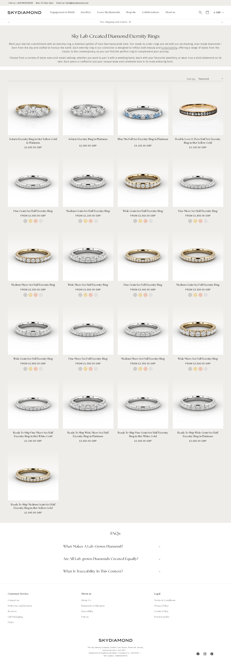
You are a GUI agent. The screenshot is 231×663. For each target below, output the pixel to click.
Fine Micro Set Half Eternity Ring (198, 211)
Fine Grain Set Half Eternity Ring (33, 211)
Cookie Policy (161, 611)
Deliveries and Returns (20, 606)
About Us (86, 600)
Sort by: (191, 79)
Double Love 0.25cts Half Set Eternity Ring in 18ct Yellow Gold (198, 141)
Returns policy (162, 617)
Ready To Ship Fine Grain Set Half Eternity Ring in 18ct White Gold (143, 435)
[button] (63, 12)
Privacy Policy (161, 606)
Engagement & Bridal (62, 12)
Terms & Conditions (165, 600)
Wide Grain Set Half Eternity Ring (143, 211)
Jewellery (86, 12)
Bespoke (131, 12)
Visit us (85, 617)
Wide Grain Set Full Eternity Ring (33, 359)
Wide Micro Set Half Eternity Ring (88, 285)
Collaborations (150, 12)
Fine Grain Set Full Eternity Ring (143, 285)
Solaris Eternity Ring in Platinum (88, 139)
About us (170, 12)
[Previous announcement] (9, 22)
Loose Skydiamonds (108, 12)
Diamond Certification (93, 606)
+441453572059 (24, 3)
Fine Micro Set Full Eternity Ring (88, 359)
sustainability (169, 47)
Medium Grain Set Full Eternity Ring (198, 285)
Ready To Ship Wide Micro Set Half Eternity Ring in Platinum (88, 435)
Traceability (87, 611)
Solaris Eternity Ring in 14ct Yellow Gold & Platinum (33, 141)
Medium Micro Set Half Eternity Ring (33, 285)
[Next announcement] (222, 22)
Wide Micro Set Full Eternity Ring (198, 359)
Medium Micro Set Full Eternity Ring (143, 359)
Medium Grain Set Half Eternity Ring (88, 211)
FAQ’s (11, 622)
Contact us (13, 600)
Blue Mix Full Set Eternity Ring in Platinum (143, 139)
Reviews (12, 611)
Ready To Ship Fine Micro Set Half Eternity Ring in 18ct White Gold (33, 435)
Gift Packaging (15, 617)
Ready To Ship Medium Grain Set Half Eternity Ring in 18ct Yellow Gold (33, 506)
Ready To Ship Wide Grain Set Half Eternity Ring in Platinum (197, 435)
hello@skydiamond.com (77, 3)
